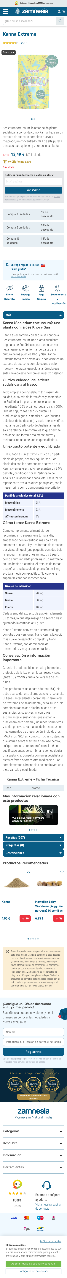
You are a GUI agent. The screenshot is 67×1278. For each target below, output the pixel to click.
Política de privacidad (50, 1241)
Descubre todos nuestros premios (33, 1096)
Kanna (6, 901)
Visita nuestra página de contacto (48, 1206)
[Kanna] (17, 884)
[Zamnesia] (31, 11)
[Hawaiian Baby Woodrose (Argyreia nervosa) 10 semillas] (50, 884)
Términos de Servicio (31, 199)
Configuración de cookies (33, 1271)
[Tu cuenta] (59, 11)
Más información (18, 276)
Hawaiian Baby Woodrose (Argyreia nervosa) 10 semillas (49, 906)
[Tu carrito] (63, 11)
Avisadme (33, 190)
